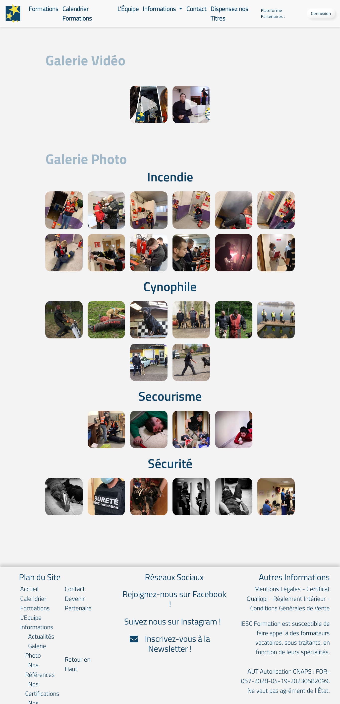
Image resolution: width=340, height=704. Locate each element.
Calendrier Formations (77, 13)
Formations (43, 8)
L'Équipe (128, 8)
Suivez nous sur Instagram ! (172, 621)
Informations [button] (160, 8)
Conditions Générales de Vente (290, 608)
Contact (196, 8)
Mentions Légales (277, 589)
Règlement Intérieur (299, 598)
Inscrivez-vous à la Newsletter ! (176, 643)
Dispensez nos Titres (229, 13)
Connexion (321, 13)
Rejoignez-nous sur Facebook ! (173, 599)
